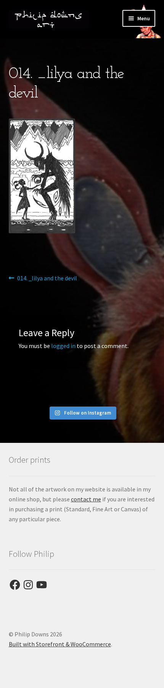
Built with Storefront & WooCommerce (60, 644)
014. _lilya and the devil (47, 278)
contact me (86, 499)
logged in (63, 346)
